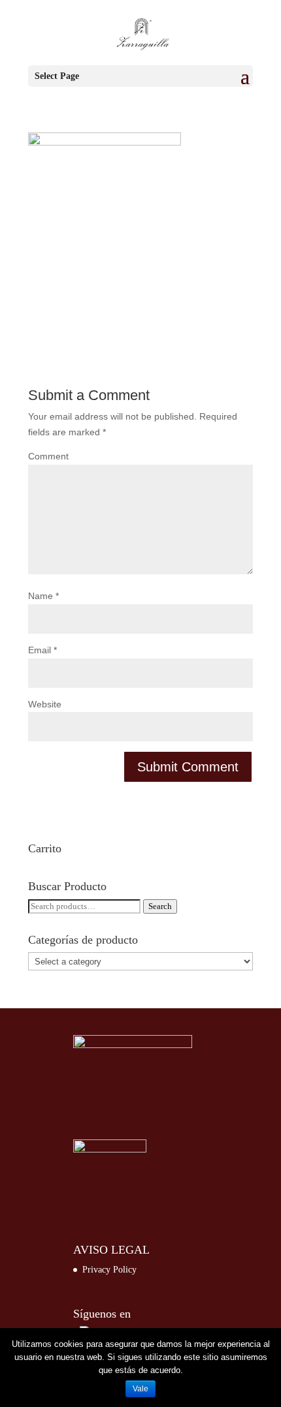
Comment (48, 456)
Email (42, 650)
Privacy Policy (109, 1270)
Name (43, 596)
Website (44, 704)
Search (160, 906)
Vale (140, 1388)
